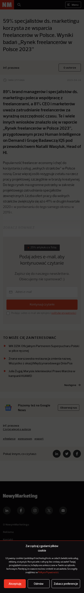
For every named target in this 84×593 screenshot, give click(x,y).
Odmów (39, 584)
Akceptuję (15, 584)
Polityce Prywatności (48, 573)
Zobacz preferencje (66, 584)
